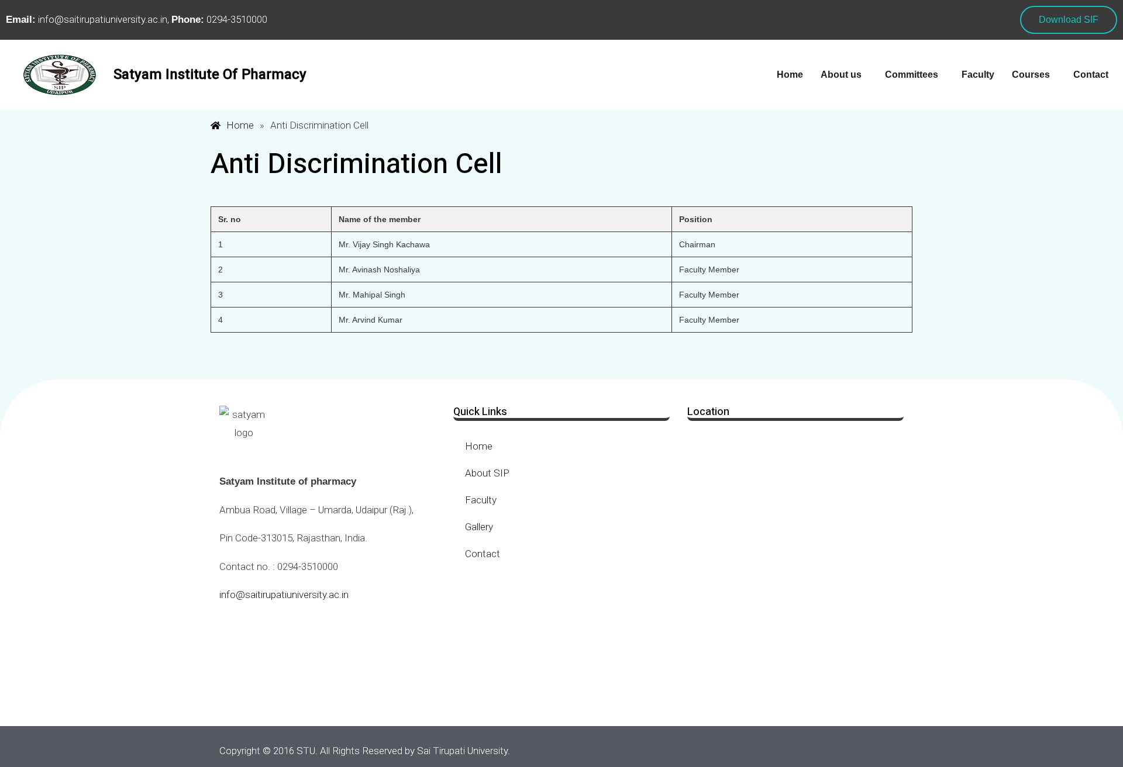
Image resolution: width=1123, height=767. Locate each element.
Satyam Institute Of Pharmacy (209, 74)
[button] (844, 74)
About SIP (487, 473)
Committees (911, 75)
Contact (1090, 75)
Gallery (479, 527)
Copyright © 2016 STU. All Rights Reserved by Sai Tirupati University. (364, 750)
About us (841, 75)
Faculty (978, 75)
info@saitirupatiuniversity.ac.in (284, 594)
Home (790, 75)
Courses (1031, 75)
